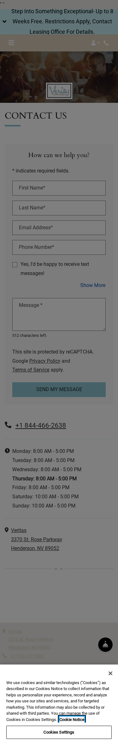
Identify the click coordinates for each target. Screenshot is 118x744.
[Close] (110, 673)
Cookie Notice (71, 719)
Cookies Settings (58, 732)
